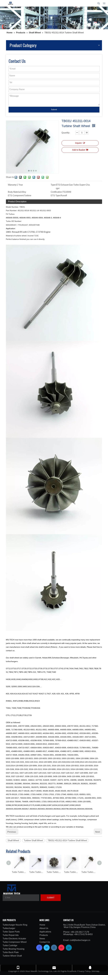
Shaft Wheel (13, 840)
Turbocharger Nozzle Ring (15, 925)
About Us (44, 928)
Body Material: (14, 192)
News (42, 938)
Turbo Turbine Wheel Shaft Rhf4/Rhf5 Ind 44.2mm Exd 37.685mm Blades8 (71, 872)
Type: (53, 185)
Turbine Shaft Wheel (33, 840)
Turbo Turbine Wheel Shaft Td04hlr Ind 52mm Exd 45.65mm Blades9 (88, 872)
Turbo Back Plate (11, 952)
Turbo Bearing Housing (13, 949)
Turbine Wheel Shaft (12, 956)
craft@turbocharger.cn (80, 940)
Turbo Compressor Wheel (15, 942)
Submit (54, 109)
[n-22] (54, 18)
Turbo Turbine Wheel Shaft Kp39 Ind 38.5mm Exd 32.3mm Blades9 (36, 872)
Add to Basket (78, 150)
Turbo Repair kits (11, 935)
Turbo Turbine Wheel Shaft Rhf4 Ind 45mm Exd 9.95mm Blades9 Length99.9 (54, 872)
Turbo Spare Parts (11, 932)
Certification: (56, 192)
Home (42, 925)
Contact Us (45, 942)
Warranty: (12, 185)
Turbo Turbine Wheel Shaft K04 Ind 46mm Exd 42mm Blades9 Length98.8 (19, 872)
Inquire (78, 143)
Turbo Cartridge (10, 945)
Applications (45, 932)
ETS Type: (56, 195)
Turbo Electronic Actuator (14, 938)
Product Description (17, 201)
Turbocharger (9, 928)
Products (44, 935)
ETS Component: (16, 195)
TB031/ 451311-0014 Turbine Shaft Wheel (67, 840)
